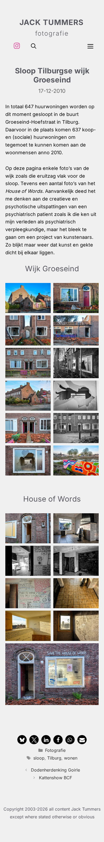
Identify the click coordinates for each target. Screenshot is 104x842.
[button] (33, 46)
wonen (70, 758)
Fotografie (55, 750)
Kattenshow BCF (55, 777)
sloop (39, 758)
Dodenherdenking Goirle (55, 770)
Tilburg (54, 758)
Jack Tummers (51, 22)
